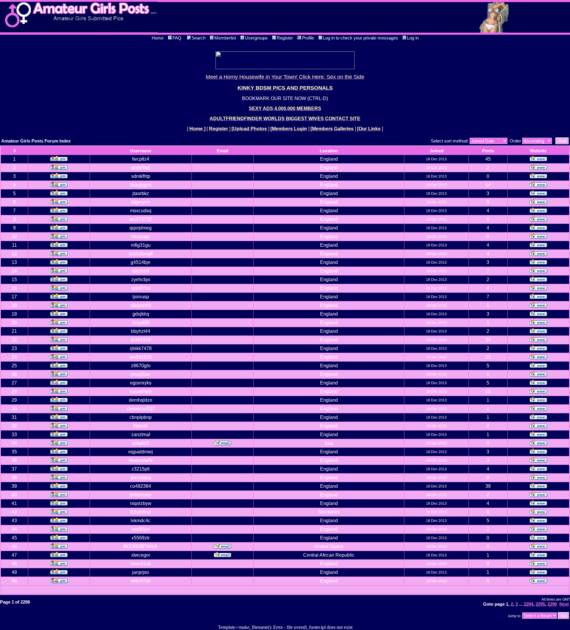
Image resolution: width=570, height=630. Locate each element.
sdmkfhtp (140, 176)
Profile (308, 37)
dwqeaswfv (141, 460)
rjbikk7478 (141, 348)
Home (158, 37)
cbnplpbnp (140, 417)
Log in (413, 37)
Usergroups (256, 37)
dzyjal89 (141, 322)
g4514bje (141, 262)
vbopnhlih (140, 305)
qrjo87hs (141, 288)
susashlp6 (140, 391)
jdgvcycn (140, 202)
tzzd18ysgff (141, 253)
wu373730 (140, 219)
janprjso (140, 572)
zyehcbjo (140, 279)
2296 (552, 604)
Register (285, 37)
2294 (528, 604)
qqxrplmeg (140, 227)
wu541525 (140, 357)
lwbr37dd (141, 580)
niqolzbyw (140, 503)
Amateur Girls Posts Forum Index (36, 140)
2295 (540, 604)
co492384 (140, 486)
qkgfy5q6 (140, 167)
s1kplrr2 (140, 443)
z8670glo (141, 365)
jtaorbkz (140, 193)
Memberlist (225, 37)
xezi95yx (140, 529)
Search (198, 37)
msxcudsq (140, 210)
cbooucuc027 (140, 408)
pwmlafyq (141, 477)
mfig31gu (141, 245)
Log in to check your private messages (360, 37)
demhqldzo (140, 400)
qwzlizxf (140, 270)
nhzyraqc (140, 236)
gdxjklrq (140, 313)
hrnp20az (141, 374)
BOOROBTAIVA (141, 546)
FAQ (176, 37)
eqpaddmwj (140, 451)
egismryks (140, 382)
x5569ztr (141, 537)
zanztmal (140, 434)
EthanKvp (140, 512)
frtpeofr (140, 425)
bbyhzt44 (140, 331)
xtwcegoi (140, 555)
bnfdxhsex (140, 494)
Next (564, 604)
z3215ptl (141, 468)
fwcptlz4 (140, 159)
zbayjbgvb (140, 184)
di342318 (141, 339)
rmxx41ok (140, 563)
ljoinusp (140, 296)
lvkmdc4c (141, 520)
